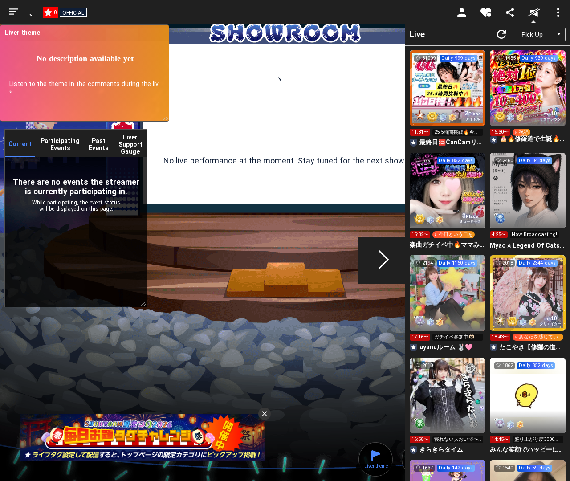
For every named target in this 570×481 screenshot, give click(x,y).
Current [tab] (20, 143)
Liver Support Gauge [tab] (130, 144)
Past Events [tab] (99, 144)
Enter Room (448, 96)
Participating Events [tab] (60, 144)
